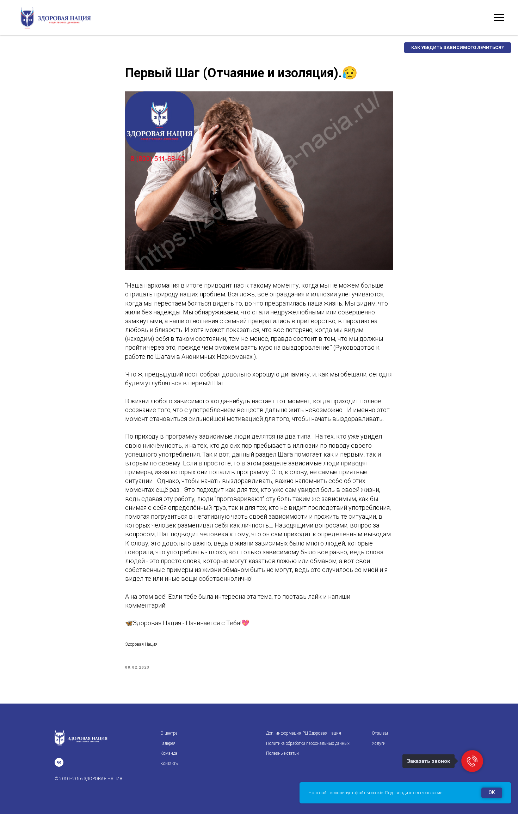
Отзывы (380, 733)
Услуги (379, 743)
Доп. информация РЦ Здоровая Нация (303, 733)
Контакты (169, 763)
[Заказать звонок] (472, 761)
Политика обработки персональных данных (308, 743)
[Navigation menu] (499, 17)
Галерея (167, 743)
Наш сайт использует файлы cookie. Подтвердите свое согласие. (375, 792)
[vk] (59, 762)
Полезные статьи (282, 753)
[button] (457, 47)
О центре (168, 733)
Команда (168, 753)
